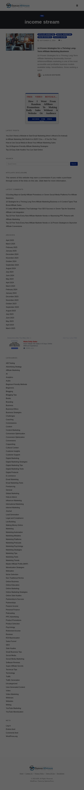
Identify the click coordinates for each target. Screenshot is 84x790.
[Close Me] (68, 368)
